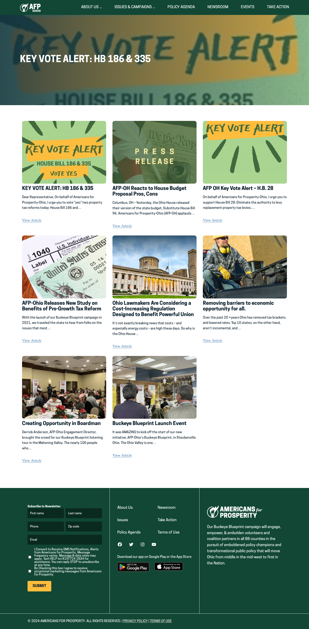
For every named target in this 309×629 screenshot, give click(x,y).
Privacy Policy (135, 621)
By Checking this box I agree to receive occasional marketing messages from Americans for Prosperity (68, 571)
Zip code (74, 526)
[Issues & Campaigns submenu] (154, 7)
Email (33, 540)
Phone (34, 526)
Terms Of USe (161, 621)
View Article (31, 220)
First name (37, 513)
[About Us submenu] (101, 7)
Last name (75, 513)
